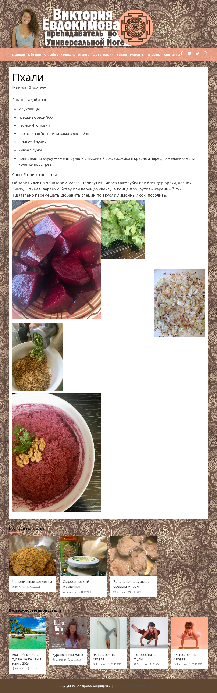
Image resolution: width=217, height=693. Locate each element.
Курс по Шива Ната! (68, 654)
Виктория (21, 87)
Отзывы (154, 54)
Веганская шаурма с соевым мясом (131, 584)
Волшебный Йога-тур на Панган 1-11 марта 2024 (27, 658)
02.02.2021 (35, 586)
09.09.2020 (39, 87)
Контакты (172, 54)
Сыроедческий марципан (76, 584)
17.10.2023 (116, 664)
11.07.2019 (86, 591)
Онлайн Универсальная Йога (66, 54)
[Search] (205, 53)
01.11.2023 (76, 659)
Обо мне (34, 54)
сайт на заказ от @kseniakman (137, 686)
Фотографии (103, 54)
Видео (122, 54)
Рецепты (137, 54)
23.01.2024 (35, 668)
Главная (18, 54)
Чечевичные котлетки (32, 581)
